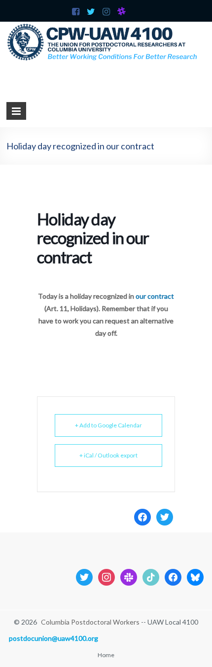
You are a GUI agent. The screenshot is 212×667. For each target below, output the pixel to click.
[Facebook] (142, 516)
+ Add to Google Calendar (108, 425)
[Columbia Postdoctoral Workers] (106, 26)
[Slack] (128, 576)
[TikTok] (150, 576)
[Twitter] (164, 516)
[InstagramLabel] (106, 576)
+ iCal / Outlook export (108, 455)
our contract (155, 296)
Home (106, 655)
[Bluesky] (195, 576)
